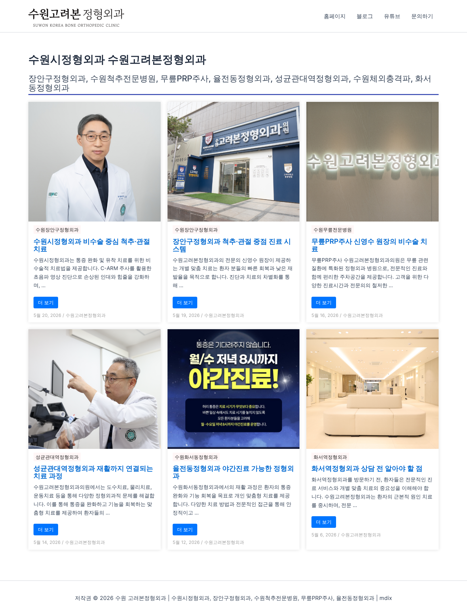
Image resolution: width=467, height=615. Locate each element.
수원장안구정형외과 (57, 229)
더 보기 (46, 302)
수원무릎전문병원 (332, 229)
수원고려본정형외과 (86, 315)
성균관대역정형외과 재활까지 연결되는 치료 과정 (93, 472)
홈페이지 (335, 16)
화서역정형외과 (330, 457)
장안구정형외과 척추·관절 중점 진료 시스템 (232, 245)
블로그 (365, 16)
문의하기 (422, 16)
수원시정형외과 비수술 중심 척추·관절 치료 (92, 245)
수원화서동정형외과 (196, 457)
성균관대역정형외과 (57, 457)
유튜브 (392, 16)
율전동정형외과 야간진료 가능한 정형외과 (233, 472)
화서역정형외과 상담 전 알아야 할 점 (367, 468)
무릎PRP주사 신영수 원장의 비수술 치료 (369, 245)
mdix (385, 597)
